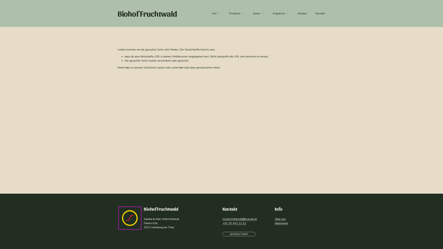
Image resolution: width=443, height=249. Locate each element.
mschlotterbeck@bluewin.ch (240, 219)
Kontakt (320, 13)
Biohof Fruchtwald (147, 13)
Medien (302, 13)
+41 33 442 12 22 (234, 223)
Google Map (239, 234)
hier (127, 68)
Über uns (280, 219)
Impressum (281, 223)
